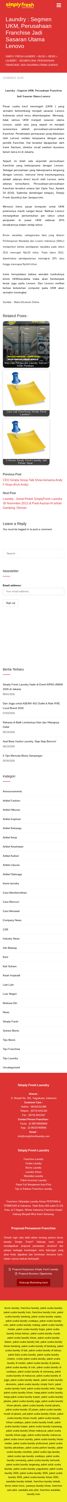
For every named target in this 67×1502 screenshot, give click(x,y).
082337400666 (38, 1127)
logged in (23, 529)
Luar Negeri (10, 993)
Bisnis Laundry (33, 1167)
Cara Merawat (11, 911)
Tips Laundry (10, 1058)
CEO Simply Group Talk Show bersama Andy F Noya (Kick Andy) (32, 482)
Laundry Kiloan (33, 1172)
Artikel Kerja (10, 837)
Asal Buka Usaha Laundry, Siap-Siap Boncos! (29, 741)
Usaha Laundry (33, 1163)
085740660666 (39, 1123)
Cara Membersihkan (15, 892)
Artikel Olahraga (12, 874)
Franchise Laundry (34, 1159)
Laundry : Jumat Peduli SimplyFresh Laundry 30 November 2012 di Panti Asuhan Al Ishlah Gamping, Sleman (32, 503)
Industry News (11, 938)
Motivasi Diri (10, 1003)
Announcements (12, 791)
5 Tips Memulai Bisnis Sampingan (22, 755)
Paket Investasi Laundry (33, 1180)
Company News (12, 920)
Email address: (12, 585)
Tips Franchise (11, 1048)
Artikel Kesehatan (13, 846)
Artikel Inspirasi (12, 819)
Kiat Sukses (10, 966)
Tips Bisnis (9, 1039)
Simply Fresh (10, 1021)
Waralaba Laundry (33, 1176)
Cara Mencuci (11, 901)
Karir (5, 956)
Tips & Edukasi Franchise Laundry (33, 1188)
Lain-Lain (8, 984)
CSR (5, 929)
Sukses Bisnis (11, 1030)
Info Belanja (10, 947)
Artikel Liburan (11, 864)
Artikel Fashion (11, 800)
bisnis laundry (11, 883)
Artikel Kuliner (11, 855)
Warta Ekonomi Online (26, 302)
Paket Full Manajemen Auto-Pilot (33, 1184)
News (6, 1012)
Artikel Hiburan (11, 809)
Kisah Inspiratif (11, 975)
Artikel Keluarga (12, 828)
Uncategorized (11, 1067)
